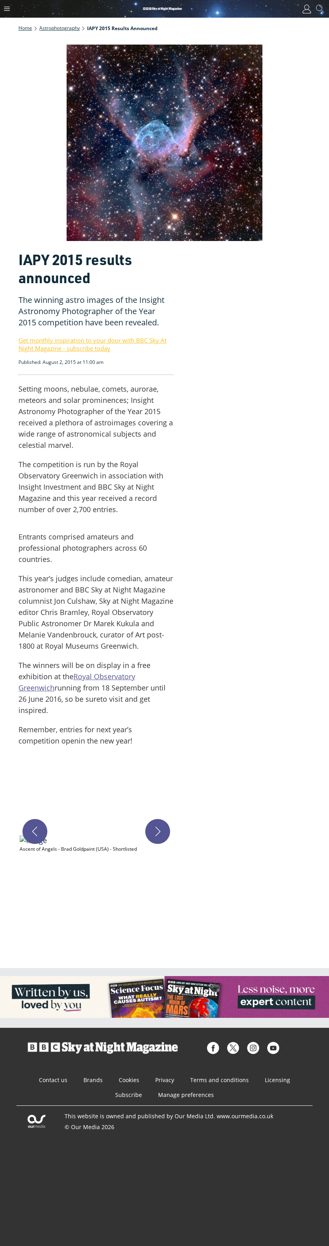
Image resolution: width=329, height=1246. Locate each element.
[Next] (157, 831)
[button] (96, 844)
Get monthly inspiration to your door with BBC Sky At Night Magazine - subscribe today (92, 344)
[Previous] (34, 831)
